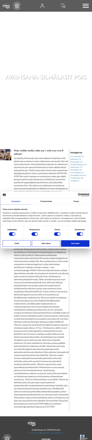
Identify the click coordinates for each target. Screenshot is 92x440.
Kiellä (17, 243)
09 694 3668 (34, 433)
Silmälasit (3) (76, 170)
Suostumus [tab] (16, 201)
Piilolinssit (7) (76, 167)
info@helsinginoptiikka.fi (52, 433)
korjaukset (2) (76, 162)
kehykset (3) (75, 159)
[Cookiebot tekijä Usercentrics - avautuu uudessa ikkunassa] (79, 195)
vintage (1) (74, 181)
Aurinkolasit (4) (77, 156)
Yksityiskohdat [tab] (46, 201)
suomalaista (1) (76, 173)
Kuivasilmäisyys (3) (78, 164)
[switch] (35, 234)
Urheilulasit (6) (76, 178)
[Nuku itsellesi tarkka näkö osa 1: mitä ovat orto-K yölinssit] (34, 278)
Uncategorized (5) (78, 175)
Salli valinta (46, 243)
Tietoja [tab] (76, 201)
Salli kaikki (75, 243)
